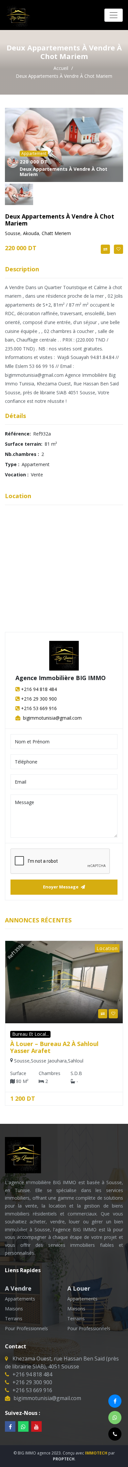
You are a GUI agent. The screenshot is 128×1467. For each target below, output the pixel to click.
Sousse (12, 233)
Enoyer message (61, 887)
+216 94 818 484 (39, 689)
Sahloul (68, 1061)
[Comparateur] (105, 249)
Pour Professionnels (26, 1328)
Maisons (14, 1308)
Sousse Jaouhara (42, 1061)
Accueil (61, 68)
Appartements (20, 1299)
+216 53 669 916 (39, 708)
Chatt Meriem (56, 233)
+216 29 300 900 (39, 699)
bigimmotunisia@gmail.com (52, 718)
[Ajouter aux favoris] (118, 249)
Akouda (31, 233)
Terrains (13, 1318)
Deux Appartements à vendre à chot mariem (64, 76)
